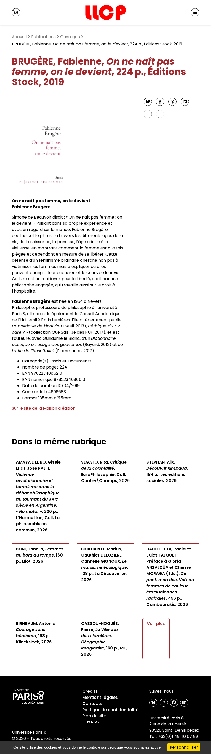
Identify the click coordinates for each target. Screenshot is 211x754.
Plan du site (94, 716)
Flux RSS (90, 722)
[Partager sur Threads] (172, 102)
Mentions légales (100, 697)
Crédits (90, 691)
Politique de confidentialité (110, 710)
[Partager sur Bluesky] (148, 102)
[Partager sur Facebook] (160, 102)
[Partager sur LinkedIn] (185, 102)
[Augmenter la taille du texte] (160, 114)
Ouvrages (70, 37)
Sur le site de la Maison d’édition (43, 408)
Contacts (92, 703)
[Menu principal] (195, 12)
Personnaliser (184, 747)
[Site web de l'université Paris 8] (28, 696)
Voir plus (156, 623)
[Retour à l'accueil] (105, 12)
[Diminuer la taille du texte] (148, 114)
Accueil (19, 37)
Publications (43, 37)
